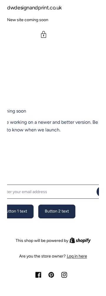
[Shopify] (80, 240)
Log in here (77, 256)
